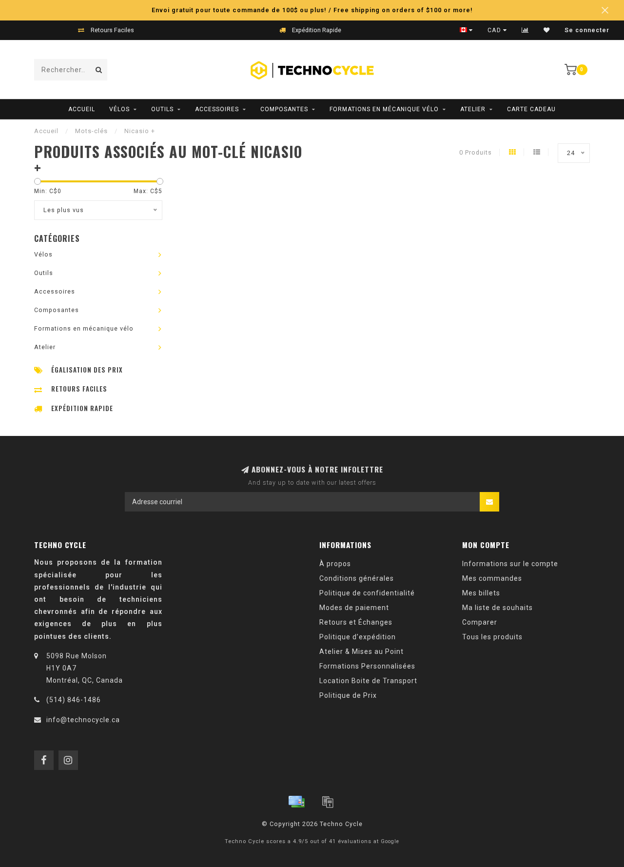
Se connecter (587, 30)
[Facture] (327, 801)
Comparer (479, 622)
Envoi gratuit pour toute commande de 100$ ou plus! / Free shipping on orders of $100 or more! (312, 10)
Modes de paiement (354, 607)
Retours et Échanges (355, 622)
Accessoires (217, 109)
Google (390, 841)
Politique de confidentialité (367, 593)
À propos (335, 564)
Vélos (119, 109)
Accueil (81, 109)
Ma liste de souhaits (497, 607)
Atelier (473, 109)
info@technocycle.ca (83, 720)
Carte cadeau (531, 109)
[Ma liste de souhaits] (547, 30)
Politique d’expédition (357, 637)
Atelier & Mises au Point (361, 651)
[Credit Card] (296, 801)
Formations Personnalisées (367, 666)
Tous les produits (492, 637)
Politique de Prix (348, 695)
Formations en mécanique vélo (384, 109)
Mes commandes (492, 578)
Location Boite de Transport (368, 681)
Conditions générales (356, 578)
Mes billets (481, 593)
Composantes (284, 109)
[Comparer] (525, 30)
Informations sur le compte (510, 564)
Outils (162, 109)
